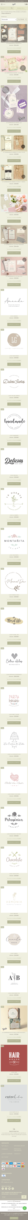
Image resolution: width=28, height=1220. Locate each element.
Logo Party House (14, 714)
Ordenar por (4, 16)
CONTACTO (17, 1153)
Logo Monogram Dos (14, 993)
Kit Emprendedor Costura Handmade (14, 244)
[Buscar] (11, 8)
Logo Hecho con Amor (14, 794)
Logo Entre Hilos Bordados (14, 674)
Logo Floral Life (14, 634)
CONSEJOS (5, 1149)
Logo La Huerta (14, 515)
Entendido (14, 1218)
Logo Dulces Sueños (14, 395)
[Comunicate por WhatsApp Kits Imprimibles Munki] (24, 1208)
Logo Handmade (14, 435)
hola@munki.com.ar (8, 1182)
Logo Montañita (14, 555)
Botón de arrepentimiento (14, 1210)
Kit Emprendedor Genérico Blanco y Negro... (14, 181)
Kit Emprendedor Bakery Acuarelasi (14, 72)
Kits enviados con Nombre (19, 11)
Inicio (2, 11)
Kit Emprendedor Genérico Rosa (14, 212)
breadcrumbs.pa (9, 11)
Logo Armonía (14, 913)
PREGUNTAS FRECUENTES (17, 1149)
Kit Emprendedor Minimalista (14, 43)
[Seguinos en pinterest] (13, 1188)
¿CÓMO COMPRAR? (7, 1153)
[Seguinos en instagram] (3, 1188)
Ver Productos (5, 1145)
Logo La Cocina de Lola (14, 754)
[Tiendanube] (14, 1201)
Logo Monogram (14, 355)
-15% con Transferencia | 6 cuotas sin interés (14, 1)
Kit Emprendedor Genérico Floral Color (14, 152)
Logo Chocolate (14, 873)
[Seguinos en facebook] (6, 1188)
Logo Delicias (14, 475)
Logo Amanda (14, 316)
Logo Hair (14, 1072)
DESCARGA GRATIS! (19, 1145)
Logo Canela (14, 953)
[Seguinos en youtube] (9, 1188)
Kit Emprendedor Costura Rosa (14, 276)
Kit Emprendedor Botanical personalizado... (14, 1032)
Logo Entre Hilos (14, 1112)
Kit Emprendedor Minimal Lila (14, 122)
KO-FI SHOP (5, 1157)
